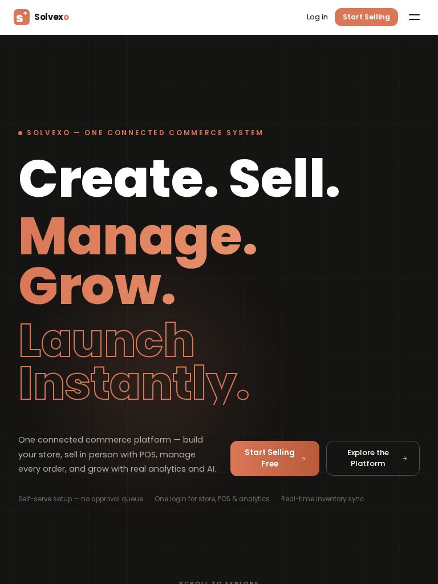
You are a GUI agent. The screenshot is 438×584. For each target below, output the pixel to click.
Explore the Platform (368, 458)
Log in (317, 17)
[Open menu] (414, 17)
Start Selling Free (270, 458)
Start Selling (366, 17)
